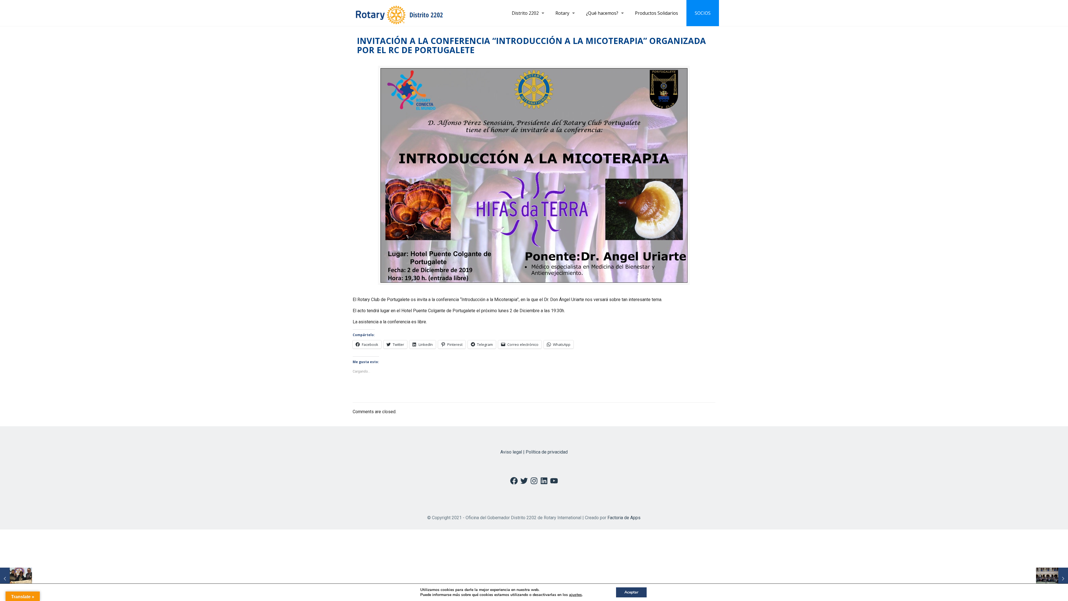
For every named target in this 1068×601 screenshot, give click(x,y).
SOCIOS (703, 13)
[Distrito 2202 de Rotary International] (399, 13)
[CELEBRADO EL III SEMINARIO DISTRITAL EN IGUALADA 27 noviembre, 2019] (1052, 579)
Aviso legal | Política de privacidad (534, 452)
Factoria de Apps (624, 517)
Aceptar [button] (631, 592)
